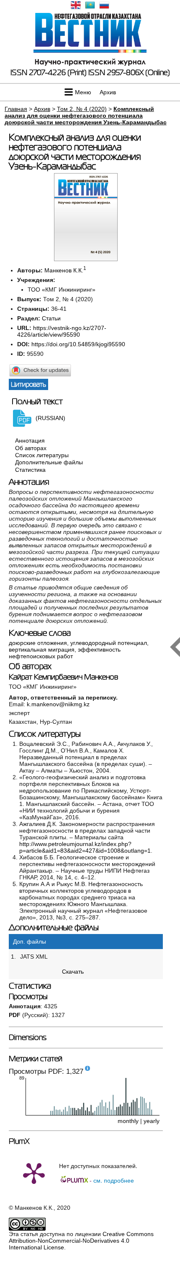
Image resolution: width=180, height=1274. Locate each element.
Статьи (51, 318)
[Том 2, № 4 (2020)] (86, 259)
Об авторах (30, 448)
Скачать (73, 971)
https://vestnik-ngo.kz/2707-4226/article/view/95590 (61, 331)
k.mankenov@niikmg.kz (58, 704)
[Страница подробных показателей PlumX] (34, 1173)
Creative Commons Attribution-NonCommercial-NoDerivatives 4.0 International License (81, 1241)
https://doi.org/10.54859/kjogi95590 (78, 344)
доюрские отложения (38, 643)
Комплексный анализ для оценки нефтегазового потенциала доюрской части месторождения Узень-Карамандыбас (86, 116)
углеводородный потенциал (108, 643)
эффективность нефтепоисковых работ (65, 653)
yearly (151, 1121)
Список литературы (42, 455)
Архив (108, 92)
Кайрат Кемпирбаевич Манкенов (63, 677)
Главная (16, 109)
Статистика (30, 469)
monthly (128, 1121)
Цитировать (28, 384)
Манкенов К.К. (63, 270)
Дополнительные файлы (49, 462)
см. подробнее (113, 1180)
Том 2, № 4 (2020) (82, 109)
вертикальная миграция (42, 649)
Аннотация (30, 441)
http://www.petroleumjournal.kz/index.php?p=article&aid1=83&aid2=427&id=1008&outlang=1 (85, 847)
